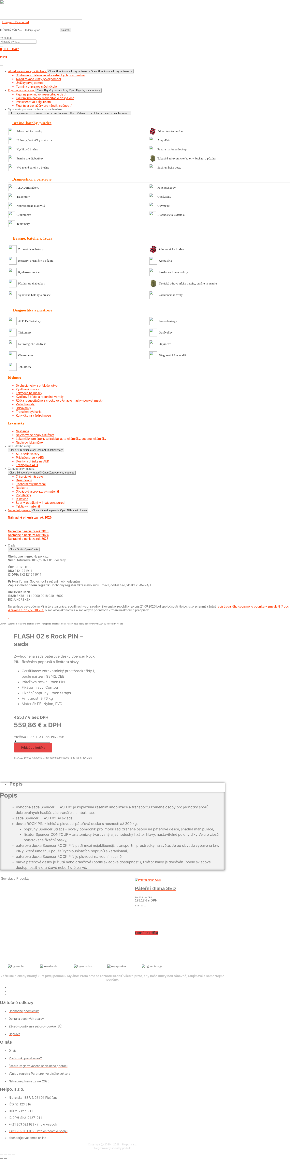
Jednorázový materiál (31, 484)
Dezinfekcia (24, 480)
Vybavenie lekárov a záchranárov (23, 624)
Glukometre (24, 214)
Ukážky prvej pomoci (30, 83)
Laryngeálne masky (29, 393)
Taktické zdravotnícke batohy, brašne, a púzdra (186, 158)
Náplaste (22, 488)
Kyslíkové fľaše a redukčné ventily (40, 397)
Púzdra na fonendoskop (172, 149)
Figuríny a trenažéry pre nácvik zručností (43, 105)
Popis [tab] (15, 784)
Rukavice (22, 499)
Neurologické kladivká (31, 205)
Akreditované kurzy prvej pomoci (38, 79)
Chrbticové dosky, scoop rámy (82, 624)
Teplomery (23, 223)
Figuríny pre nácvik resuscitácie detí (40, 94)
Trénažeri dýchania (28, 412)
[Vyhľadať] (1, 46)
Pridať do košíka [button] (146, 933)
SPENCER (86, 757)
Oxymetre (163, 205)
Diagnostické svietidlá (171, 214)
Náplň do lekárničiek (29, 442)
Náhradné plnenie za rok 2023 (28, 539)
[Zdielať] (9, 1154)
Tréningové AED (27, 465)
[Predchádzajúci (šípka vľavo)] (1, 1158)
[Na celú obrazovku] (5, 1154)
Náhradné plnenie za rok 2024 (28, 535)
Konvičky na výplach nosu (33, 415)
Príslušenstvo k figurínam (33, 102)
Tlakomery (23, 196)
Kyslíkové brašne (27, 149)
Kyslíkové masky (27, 389)
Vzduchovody (25, 404)
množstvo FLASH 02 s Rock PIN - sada (39, 736)
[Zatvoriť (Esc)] (13, 1154)
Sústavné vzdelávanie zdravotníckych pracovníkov (50, 75)
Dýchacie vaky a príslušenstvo (37, 385)
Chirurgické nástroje (29, 476)
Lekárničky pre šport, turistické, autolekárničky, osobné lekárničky (61, 439)
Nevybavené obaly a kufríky (35, 435)
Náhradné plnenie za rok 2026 (29, 517)
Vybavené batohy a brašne (33, 167)
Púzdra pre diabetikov (30, 158)
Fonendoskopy (166, 187)
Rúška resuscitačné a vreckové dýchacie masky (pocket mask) (59, 400)
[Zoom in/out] (1, 1154)
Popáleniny (23, 495)
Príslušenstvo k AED (30, 458)
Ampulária (163, 140)
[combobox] (18, 42)
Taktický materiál (28, 506)
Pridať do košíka (33, 748)
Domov (3, 624)
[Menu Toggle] (1, 65)
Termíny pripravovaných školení (37, 86)
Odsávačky (164, 196)
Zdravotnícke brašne (170, 131)
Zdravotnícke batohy (29, 131)
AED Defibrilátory (28, 187)
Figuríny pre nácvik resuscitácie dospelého (45, 98)
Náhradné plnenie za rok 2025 (28, 531)
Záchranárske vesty (169, 167)
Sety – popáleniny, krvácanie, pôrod (40, 503)
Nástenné (22, 431)
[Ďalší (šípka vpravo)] (5, 1158)
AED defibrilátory (27, 454)
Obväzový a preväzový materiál (37, 491)
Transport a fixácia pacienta (53, 624)
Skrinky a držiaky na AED (32, 461)
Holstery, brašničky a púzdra (34, 140)
